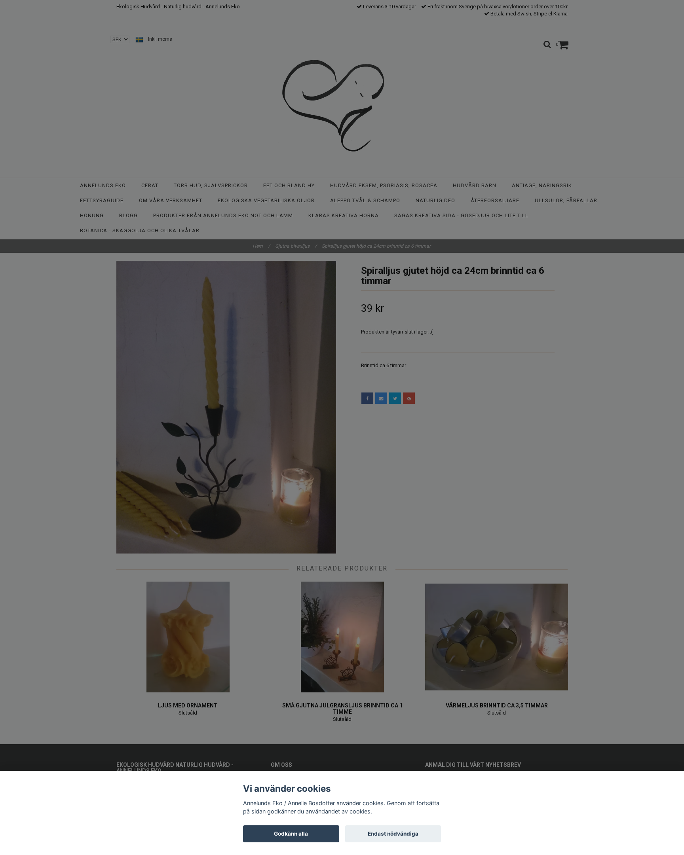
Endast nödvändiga (393, 833)
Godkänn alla (291, 833)
